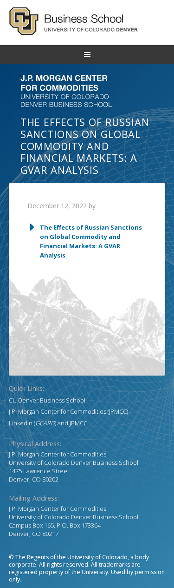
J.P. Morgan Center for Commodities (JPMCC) (68, 411)
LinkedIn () (32, 423)
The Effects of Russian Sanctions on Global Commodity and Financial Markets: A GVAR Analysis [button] (91, 241)
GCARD (87, 21)
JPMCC (78, 423)
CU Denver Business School (47, 400)
